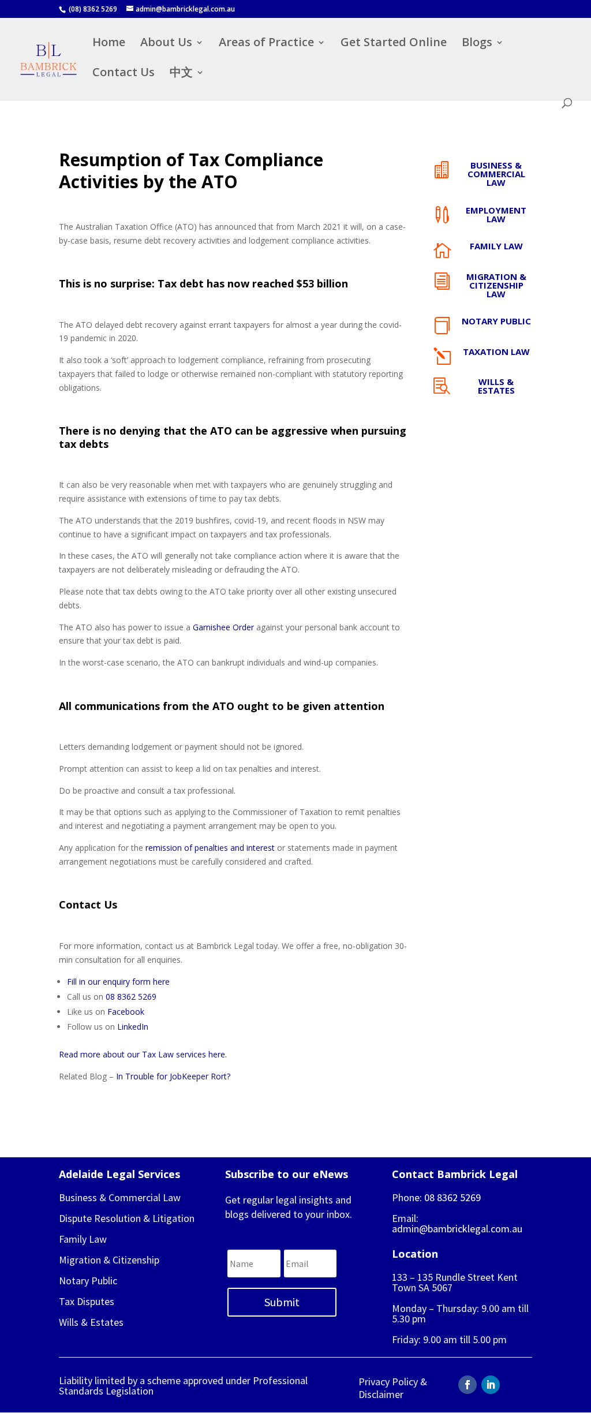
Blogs (477, 44)
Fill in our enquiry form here (118, 981)
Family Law (496, 246)
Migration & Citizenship (109, 1259)
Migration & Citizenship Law (496, 285)
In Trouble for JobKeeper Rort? (173, 1076)
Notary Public (496, 321)
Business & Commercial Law (496, 173)
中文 (181, 74)
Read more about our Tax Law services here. (143, 1054)
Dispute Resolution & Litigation (126, 1218)
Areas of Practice (266, 44)
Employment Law (496, 214)
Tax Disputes (86, 1301)
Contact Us (123, 74)
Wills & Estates (496, 386)
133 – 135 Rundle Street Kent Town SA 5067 (455, 1282)
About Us (166, 44)
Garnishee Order (223, 627)
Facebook (125, 1011)
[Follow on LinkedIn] (490, 1384)
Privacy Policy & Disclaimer (392, 1388)
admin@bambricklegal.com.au (457, 1228)
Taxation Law (496, 351)
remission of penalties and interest (210, 847)
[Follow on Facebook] (467, 1384)
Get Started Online (394, 44)
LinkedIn (132, 1026)
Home (108, 44)
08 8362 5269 (131, 996)
